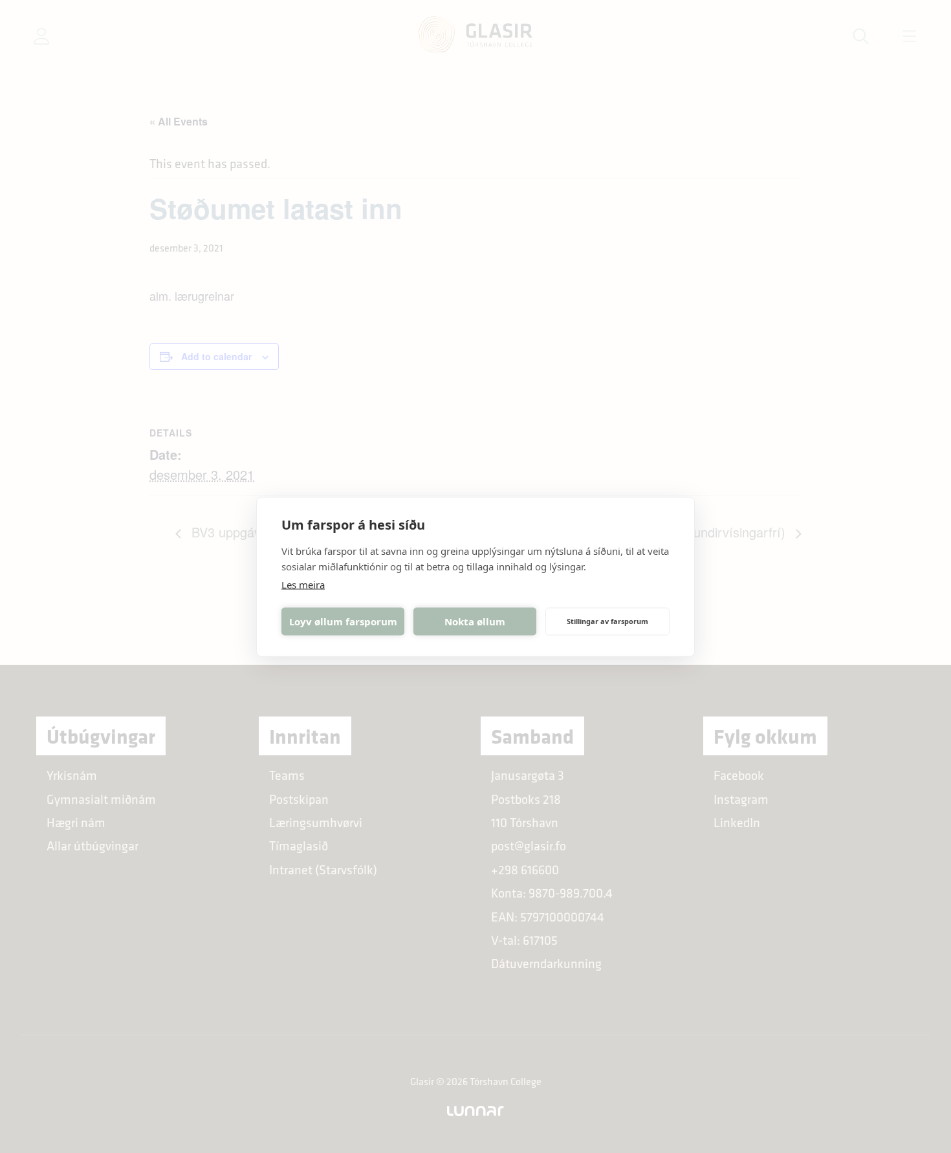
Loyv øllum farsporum (343, 621)
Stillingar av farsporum (607, 621)
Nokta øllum (474, 621)
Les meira (303, 583)
